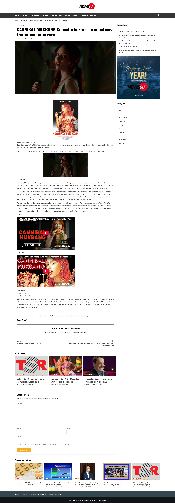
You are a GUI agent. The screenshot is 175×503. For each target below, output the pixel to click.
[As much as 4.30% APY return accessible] (29, 471)
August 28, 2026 (28, 384)
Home (17, 15)
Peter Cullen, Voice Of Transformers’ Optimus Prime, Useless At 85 (98, 380)
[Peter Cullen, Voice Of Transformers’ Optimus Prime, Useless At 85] (99, 366)
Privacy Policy (42, 494)
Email (68, 428)
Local (61, 15)
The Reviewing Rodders (84, 199)
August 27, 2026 (96, 384)
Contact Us (24, 494)
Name (19, 428)
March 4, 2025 (28, 38)
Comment (20, 403)
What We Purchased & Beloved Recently (29, 342)
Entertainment (35, 15)
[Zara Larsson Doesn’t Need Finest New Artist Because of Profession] (65, 366)
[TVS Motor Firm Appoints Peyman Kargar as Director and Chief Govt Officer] (87, 471)
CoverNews (93, 500)
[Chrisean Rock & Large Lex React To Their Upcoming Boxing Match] (31, 366)
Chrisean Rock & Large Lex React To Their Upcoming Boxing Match (30, 380)
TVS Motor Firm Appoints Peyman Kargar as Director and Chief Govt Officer (136, 42)
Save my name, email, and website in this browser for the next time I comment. (45, 444)
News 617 (20, 38)
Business (24, 15)
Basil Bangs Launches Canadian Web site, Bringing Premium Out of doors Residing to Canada (91, 343)
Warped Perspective (82, 211)
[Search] (159, 15)
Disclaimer (33, 494)
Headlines (45, 15)
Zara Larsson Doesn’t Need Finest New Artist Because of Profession (65, 380)
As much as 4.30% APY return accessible (131, 31)
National (68, 15)
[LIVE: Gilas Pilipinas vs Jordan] (117, 471)
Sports (75, 15)
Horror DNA (104, 188)
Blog (119, 110)
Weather (93, 15)
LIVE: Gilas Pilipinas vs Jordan (127, 46)
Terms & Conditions (55, 494)
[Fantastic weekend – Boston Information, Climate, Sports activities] (58, 471)
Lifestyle (54, 15)
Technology (84, 15)
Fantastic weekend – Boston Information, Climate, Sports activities (136, 36)
